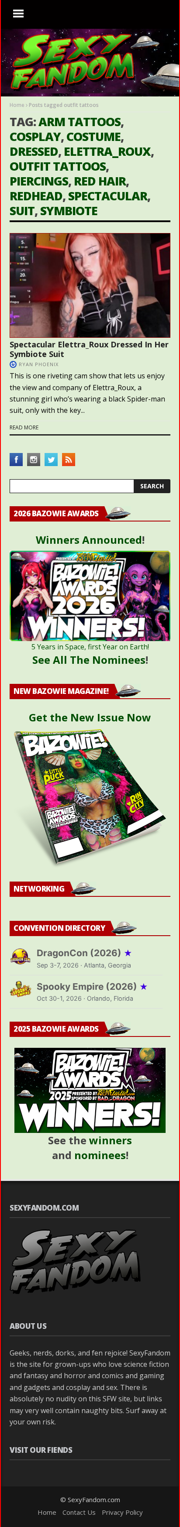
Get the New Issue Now (90, 717)
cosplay (35, 136)
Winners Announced (89, 539)
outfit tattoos (58, 166)
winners (110, 1140)
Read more (24, 427)
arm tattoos (79, 121)
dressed (34, 151)
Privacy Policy (122, 1512)
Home (17, 105)
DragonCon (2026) (84, 952)
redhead (36, 196)
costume (93, 136)
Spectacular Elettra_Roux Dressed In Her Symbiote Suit (89, 349)
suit (22, 210)
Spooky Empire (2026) (92, 986)
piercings (39, 181)
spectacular (107, 196)
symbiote (68, 210)
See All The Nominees (88, 659)
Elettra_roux (107, 151)
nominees (100, 1155)
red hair (100, 181)
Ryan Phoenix (39, 364)
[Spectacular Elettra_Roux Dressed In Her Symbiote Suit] (90, 285)
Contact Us (79, 1512)
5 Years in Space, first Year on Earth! (90, 647)
